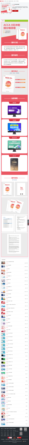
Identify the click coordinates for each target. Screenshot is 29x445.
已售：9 (27, 359)
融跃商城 (8, 435)
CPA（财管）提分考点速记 (9, 340)
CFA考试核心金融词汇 (8, 272)
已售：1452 (26, 302)
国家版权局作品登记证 (18, 439)
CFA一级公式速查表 (8, 315)
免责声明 (14, 435)
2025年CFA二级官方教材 (9, 372)
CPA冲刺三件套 (8, 408)
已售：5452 (26, 327)
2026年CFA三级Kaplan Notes (9, 361)
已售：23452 (26, 270)
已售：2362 (26, 352)
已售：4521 (26, 341)
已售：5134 (26, 320)
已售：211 (26, 366)
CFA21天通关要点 (8, 415)
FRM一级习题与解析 (8, 265)
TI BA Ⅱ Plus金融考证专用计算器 (10, 261)
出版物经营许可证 (13, 439)
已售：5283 (26, 334)
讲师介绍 (2, 435)
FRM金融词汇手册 (8, 279)
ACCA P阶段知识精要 (8, 297)
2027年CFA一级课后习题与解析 (10, 422)
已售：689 (26, 384)
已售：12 (26, 370)
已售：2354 (26, 277)
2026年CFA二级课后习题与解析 (10, 386)
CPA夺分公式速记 (8, 329)
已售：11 (26, 391)
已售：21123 (26, 266)
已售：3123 (26, 345)
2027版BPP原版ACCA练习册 (9, 311)
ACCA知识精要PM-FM (8, 286)
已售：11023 (26, 291)
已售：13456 (26, 295)
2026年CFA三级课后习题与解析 (10, 390)
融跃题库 (8, 434)
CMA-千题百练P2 (8, 322)
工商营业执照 (2, 439)
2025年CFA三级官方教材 (9, 365)
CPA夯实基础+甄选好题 (9, 404)
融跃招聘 (5, 435)
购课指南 (11, 434)
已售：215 (26, 395)
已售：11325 (26, 284)
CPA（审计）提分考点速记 (9, 336)
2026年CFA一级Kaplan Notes (9, 354)
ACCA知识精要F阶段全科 (9, 290)
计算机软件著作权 (7, 439)
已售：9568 (26, 309)
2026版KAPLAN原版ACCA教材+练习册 (10, 304)
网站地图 (5, 434)
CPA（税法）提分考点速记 (9, 347)
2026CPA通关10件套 (8, 397)
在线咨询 (11, 435)
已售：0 (27, 377)
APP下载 (2, 434)
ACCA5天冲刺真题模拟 (9, 379)
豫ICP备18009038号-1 (19, 441)
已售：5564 (26, 316)
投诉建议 (14, 434)
